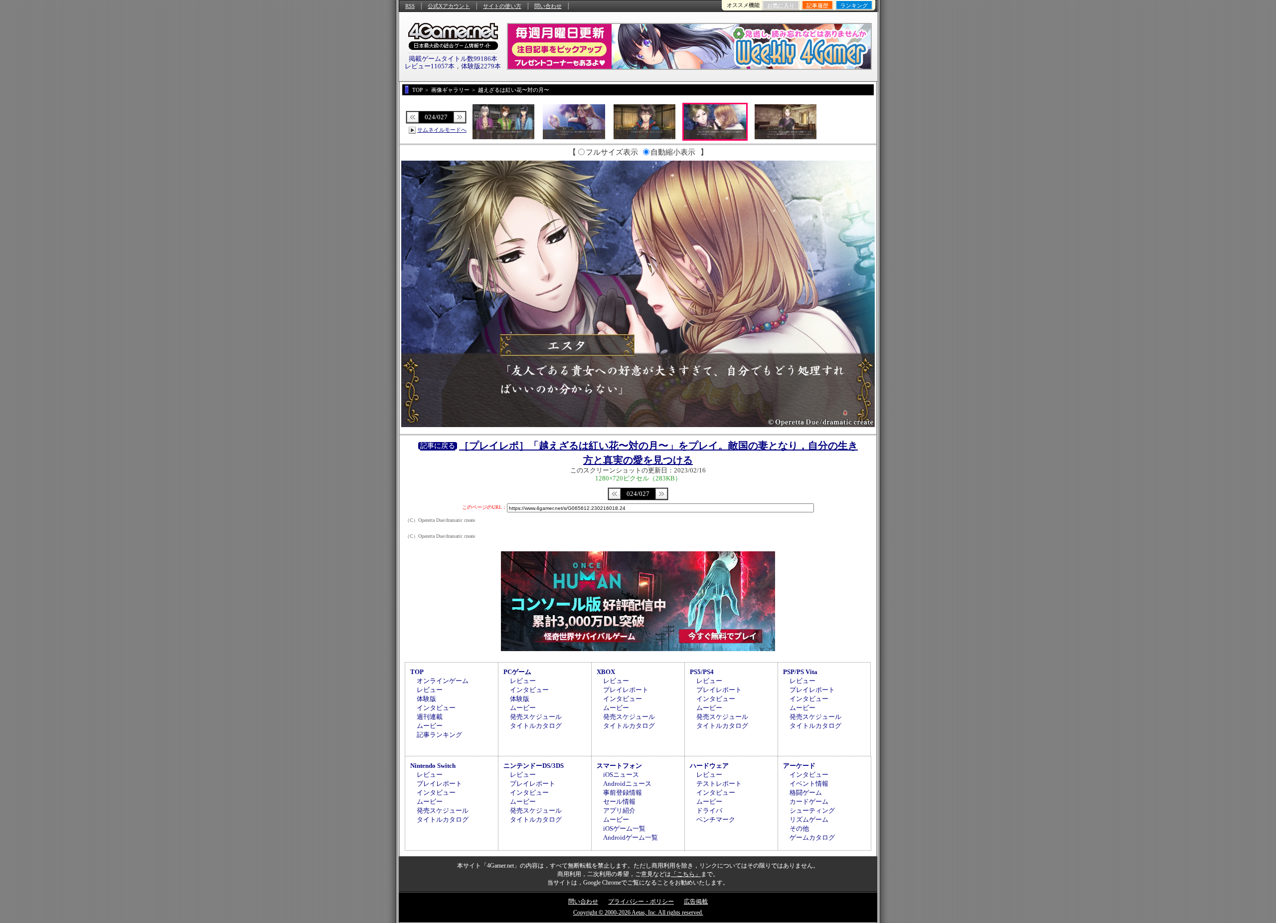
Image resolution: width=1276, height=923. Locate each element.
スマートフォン (619, 765)
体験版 (426, 698)
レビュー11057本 (430, 66)
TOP (417, 672)
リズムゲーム (809, 819)
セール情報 (619, 801)
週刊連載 (430, 716)
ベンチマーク (715, 819)
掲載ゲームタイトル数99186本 (453, 58)
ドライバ (709, 810)
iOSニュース (621, 774)
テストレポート (719, 783)
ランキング (854, 5)
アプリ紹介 (619, 810)
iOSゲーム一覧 (624, 828)
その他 (799, 828)
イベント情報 (809, 783)
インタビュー (436, 707)
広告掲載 (696, 901)
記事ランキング (439, 734)
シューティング (812, 810)
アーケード (799, 765)
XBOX (606, 672)
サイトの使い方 (502, 6)
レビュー (430, 689)
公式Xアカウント (449, 6)
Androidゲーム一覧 (630, 837)
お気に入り (781, 5)
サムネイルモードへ (442, 130)
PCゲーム (517, 672)
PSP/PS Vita (800, 672)
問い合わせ (548, 6)
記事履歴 (817, 5)
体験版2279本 (481, 66)
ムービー (430, 725)
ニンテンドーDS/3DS (533, 765)
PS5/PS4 (702, 672)
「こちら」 (686, 874)
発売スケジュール (536, 716)
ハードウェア (709, 765)
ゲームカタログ (812, 837)
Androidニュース (627, 783)
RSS (410, 6)
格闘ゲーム (806, 792)
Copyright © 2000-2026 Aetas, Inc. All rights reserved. (638, 912)
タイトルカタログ (536, 725)
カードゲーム (809, 801)
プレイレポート (625, 689)
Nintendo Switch (433, 765)
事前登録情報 (622, 792)
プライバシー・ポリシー (641, 901)
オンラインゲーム (443, 681)
